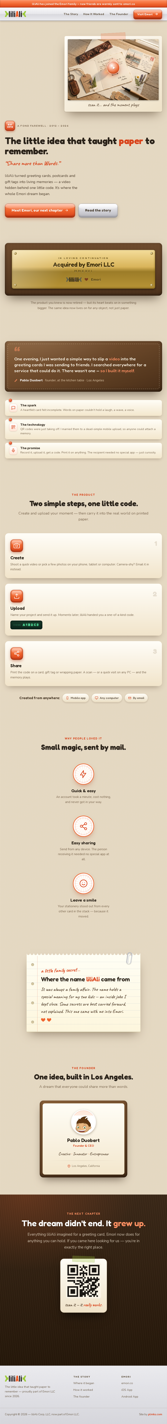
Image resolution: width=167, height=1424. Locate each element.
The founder (81, 1396)
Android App (129, 1396)
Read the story (98, 210)
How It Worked (93, 14)
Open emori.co (80, 1331)
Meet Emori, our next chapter (37, 210)
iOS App (126, 1390)
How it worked (83, 1390)
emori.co (127, 1383)
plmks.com (155, 1414)
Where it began (83, 1383)
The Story (71, 14)
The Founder (118, 14)
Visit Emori (145, 14)
